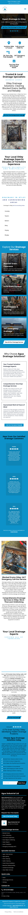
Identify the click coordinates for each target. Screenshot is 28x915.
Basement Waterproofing (9, 865)
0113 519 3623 (8, 890)
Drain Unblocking (7, 835)
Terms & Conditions (18, 912)
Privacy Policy (8, 912)
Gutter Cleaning (7, 861)
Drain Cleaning (6, 858)
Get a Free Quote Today (10, 816)
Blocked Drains (6, 833)
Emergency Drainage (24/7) (9, 846)
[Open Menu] (25, 9)
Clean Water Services (8, 870)
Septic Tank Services (8, 854)
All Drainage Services (8, 880)
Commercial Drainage (8, 867)
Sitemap (5, 882)
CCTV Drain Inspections (8, 837)
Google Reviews (14, 531)
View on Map (6, 896)
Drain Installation (7, 844)
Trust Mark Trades (20, 903)
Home (4, 877)
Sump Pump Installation (9, 863)
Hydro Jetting (6, 856)
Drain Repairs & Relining (9, 839)
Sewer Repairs (6, 842)
